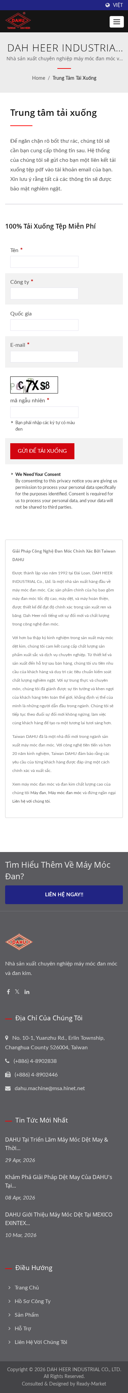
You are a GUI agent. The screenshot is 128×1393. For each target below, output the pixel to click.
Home (38, 78)
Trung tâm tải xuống (74, 78)
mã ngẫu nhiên (29, 400)
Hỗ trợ (23, 1328)
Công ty (21, 282)
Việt (118, 5)
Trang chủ (27, 1287)
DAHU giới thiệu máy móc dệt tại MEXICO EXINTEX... (58, 1219)
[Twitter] (17, 992)
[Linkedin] (27, 992)
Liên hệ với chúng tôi (31, 801)
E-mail (20, 345)
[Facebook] (8, 992)
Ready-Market (91, 1384)
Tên (16, 250)
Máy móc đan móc (65, 793)
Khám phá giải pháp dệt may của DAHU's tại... (58, 1181)
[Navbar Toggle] (117, 22)
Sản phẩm (27, 1315)
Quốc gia (21, 313)
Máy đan (38, 793)
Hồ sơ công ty (33, 1301)
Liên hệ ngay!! (64, 894)
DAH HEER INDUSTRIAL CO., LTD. (84, 1369)
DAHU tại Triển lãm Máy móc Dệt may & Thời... (56, 1144)
